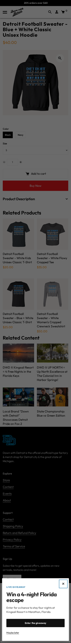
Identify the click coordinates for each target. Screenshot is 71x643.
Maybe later (12, 632)
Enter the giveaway (35, 623)
